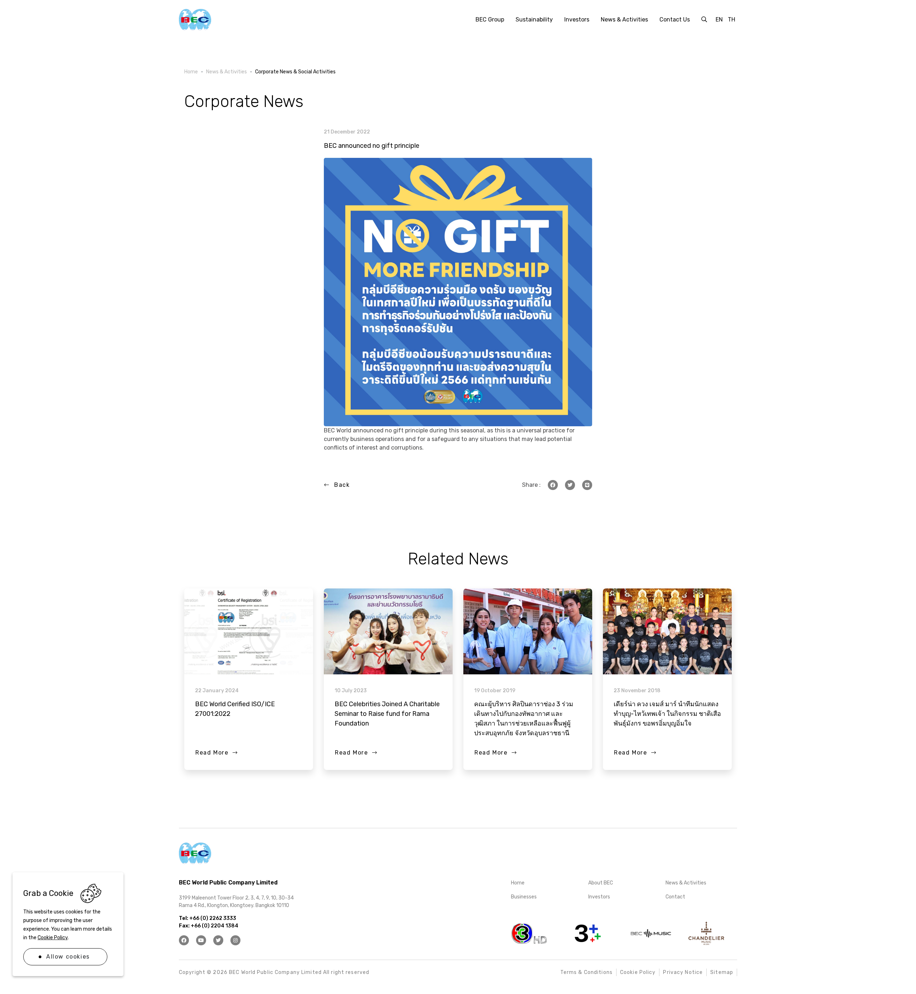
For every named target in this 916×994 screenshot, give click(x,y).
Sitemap (721, 972)
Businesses (524, 897)
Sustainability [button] (534, 19)
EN (719, 19)
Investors (599, 897)
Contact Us (674, 19)
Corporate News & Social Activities (295, 72)
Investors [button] (576, 19)
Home (191, 72)
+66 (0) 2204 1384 (214, 926)
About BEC (600, 883)
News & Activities (226, 72)
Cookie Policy (53, 938)
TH (731, 19)
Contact (675, 897)
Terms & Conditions (586, 972)
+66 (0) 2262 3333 (212, 918)
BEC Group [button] (490, 19)
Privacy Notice (683, 972)
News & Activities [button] (624, 19)
